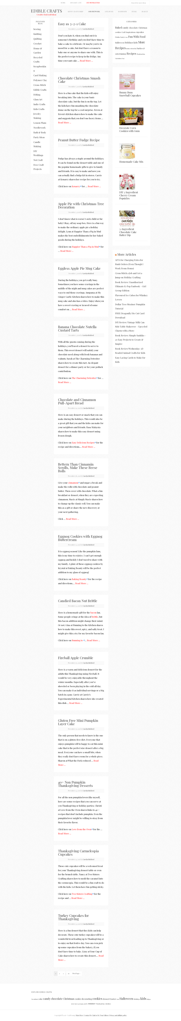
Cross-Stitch (39, 84)
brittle (95, 616)
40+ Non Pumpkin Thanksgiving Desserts (75, 784)
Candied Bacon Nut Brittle (77, 600)
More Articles (126, 254)
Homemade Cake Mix (131, 161)
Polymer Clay (40, 80)
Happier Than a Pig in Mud (85, 246)
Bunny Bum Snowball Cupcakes (130, 94)
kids (136, 42)
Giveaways (109, 11)
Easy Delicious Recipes (83, 442)
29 (68, 973)
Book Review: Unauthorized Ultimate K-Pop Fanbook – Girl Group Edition (130, 286)
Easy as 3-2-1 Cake (72, 23)
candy (125, 27)
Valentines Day (120, 58)
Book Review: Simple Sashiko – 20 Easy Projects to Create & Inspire (130, 339)
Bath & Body (39, 132)
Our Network (94, 11)
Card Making (40, 75)
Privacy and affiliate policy (118, 1015)
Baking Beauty (79, 579)
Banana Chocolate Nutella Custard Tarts (77, 328)
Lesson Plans (39, 122)
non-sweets (131, 48)
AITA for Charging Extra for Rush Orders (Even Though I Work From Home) (129, 264)
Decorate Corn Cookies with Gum (129, 129)
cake (40, 999)
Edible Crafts (46, 11)
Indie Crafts (39, 104)
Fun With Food (136, 36)
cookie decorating (83, 998)
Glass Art (37, 99)
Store (134, 11)
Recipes (131, 53)
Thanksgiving (141, 54)
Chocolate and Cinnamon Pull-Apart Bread (77, 401)
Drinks (117, 37)
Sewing (37, 29)
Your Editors (104, 1015)
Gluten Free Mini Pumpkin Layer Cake (78, 722)
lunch (76, 1004)
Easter (122, 37)
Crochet (37, 43)
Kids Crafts (38, 109)
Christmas (142, 28)
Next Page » (76, 973)
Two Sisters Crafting (82, 893)
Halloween (119, 42)
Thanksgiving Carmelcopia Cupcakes (78, 852)
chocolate (133, 27)
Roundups (122, 11)
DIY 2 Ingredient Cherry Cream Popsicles (128, 195)
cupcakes (140, 32)
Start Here (79, 1015)
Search (145, 11)
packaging (80, 1004)
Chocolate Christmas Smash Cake (79, 80)
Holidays (129, 42)
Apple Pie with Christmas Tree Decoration (81, 205)
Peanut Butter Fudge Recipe (79, 140)
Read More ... (86, 60)
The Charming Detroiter (84, 377)
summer (91, 1003)
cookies (118, 32)
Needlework (39, 127)
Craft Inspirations (128, 32)
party (86, 1004)
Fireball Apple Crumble (75, 657)
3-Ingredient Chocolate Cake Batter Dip (127, 232)
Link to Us (96, 1015)
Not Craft (38, 159)
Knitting (37, 33)
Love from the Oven (81, 829)
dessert (106, 999)
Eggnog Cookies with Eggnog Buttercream (80, 538)
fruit (126, 37)
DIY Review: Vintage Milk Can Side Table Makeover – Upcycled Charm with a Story (131, 326)
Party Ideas (39, 137)
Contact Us (88, 1015)
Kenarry (76, 186)
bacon (93, 612)
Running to (77, 640)
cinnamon (73, 482)
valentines (108, 1004)
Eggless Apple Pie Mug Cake (79, 268)
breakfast (35, 999)
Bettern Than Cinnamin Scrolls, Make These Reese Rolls (77, 467)
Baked (118, 27)
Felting (36, 94)
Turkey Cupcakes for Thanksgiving (73, 917)
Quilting (37, 38)
